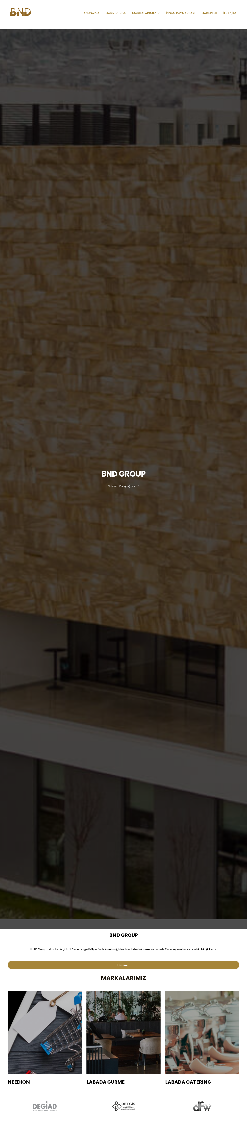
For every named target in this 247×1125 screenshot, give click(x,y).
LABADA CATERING (188, 1082)
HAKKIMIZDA (116, 13)
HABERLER (209, 13)
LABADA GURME (105, 1082)
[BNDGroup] (21, 12)
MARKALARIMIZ (144, 13)
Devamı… (123, 965)
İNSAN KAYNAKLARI (180, 13)
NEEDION (19, 1082)
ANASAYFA (91, 13)
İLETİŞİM (229, 13)
